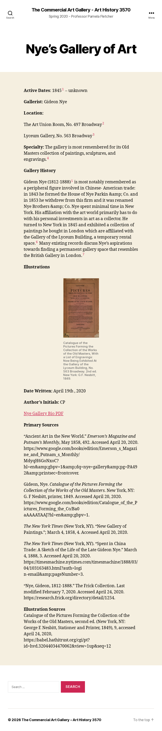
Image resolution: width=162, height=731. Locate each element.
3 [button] (93, 135)
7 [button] (83, 254)
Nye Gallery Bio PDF (43, 413)
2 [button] (103, 123)
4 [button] (48, 158)
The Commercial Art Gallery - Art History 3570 (81, 10)
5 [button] (72, 181)
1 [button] (63, 89)
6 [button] (37, 242)
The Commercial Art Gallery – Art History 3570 (61, 720)
